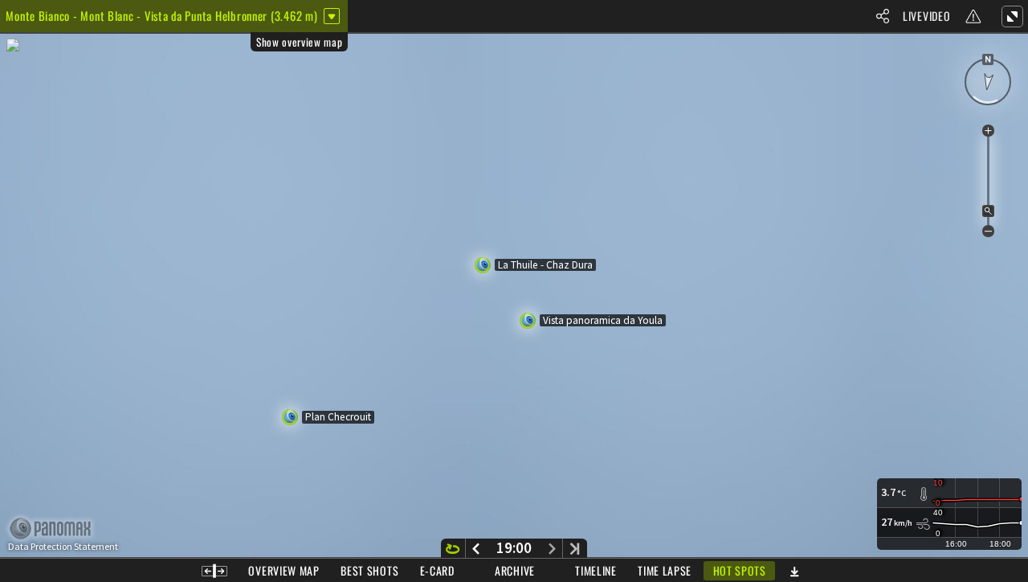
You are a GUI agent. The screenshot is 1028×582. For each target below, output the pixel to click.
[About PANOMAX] (59, 528)
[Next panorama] (552, 548)
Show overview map (299, 42)
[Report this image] (973, 16)
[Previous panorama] (476, 548)
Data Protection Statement (63, 546)
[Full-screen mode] (1012, 16)
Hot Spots (739, 570)
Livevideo (926, 15)
